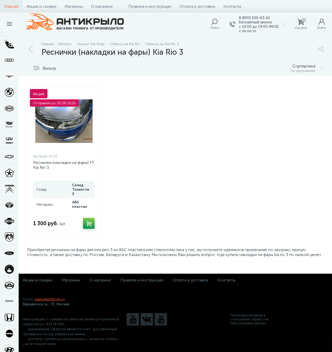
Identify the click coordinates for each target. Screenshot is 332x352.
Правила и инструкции (149, 6)
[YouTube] (133, 319)
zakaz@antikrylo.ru (49, 299)
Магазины (74, 6)
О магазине (102, 6)
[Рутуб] (161, 319)
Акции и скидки (41, 6)
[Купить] (89, 223)
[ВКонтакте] (147, 319)
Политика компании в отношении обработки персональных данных (249, 319)
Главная (11, 6)
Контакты (232, 6)
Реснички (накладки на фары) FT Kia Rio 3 (63, 165)
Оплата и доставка (197, 6)
